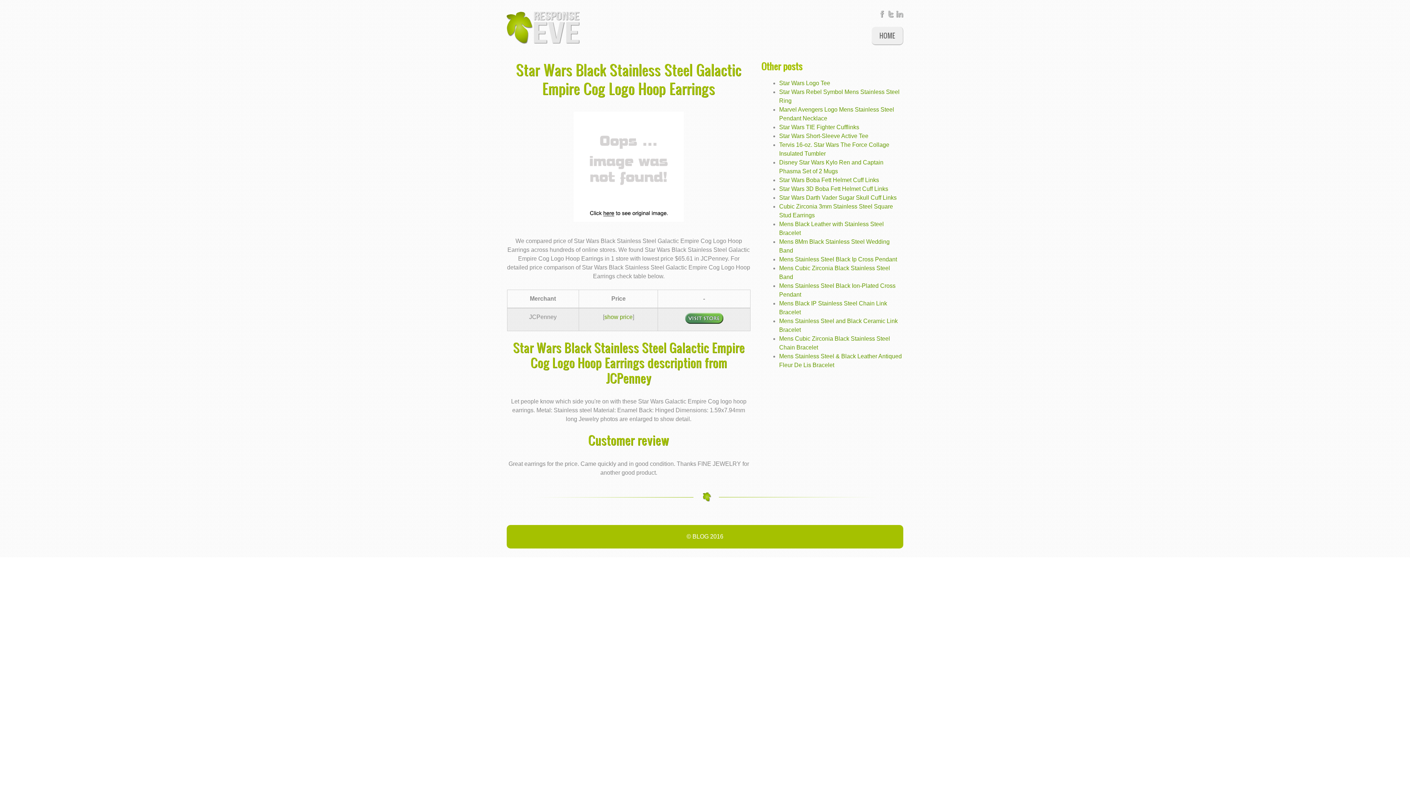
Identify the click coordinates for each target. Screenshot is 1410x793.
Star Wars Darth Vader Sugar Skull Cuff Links (838, 198)
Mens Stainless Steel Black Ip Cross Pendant (838, 259)
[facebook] (882, 15)
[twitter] (890, 15)
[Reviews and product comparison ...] (543, 27)
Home (887, 35)
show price (618, 317)
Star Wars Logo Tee (804, 83)
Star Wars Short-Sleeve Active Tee (823, 136)
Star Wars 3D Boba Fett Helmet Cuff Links (833, 189)
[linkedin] (899, 15)
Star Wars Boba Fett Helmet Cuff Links (829, 180)
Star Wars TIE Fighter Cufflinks (819, 127)
